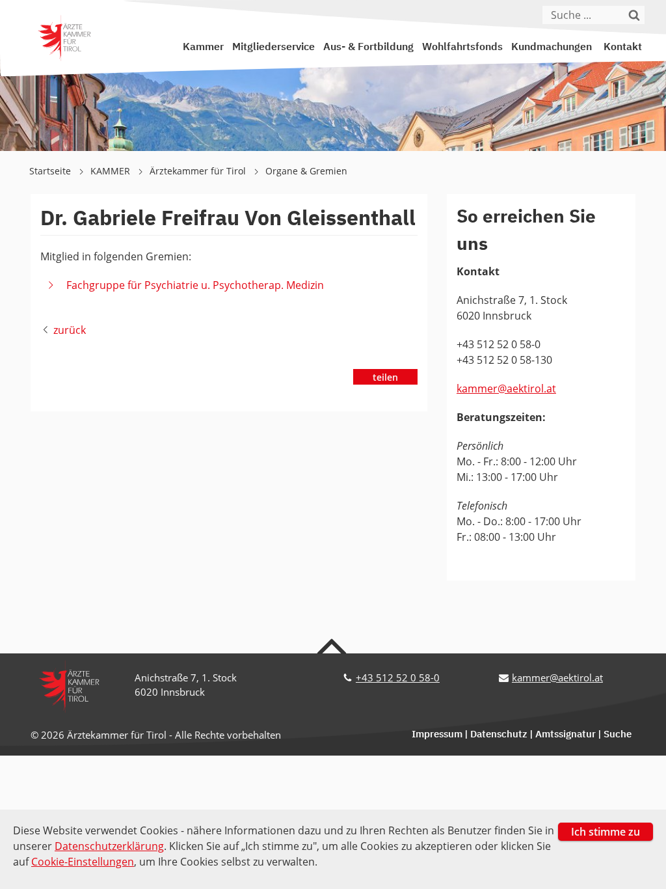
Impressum (437, 734)
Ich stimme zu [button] (605, 832)
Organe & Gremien (306, 171)
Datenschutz (498, 734)
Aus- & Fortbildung (368, 47)
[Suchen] (637, 15)
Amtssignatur (565, 734)
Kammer (203, 47)
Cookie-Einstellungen (82, 862)
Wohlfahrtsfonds (462, 47)
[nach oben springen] (333, 645)
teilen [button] (385, 377)
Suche (618, 734)
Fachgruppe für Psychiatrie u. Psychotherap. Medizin (195, 285)
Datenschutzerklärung (109, 846)
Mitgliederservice (273, 47)
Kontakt (623, 47)
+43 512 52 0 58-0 (398, 677)
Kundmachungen (551, 47)
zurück (69, 330)
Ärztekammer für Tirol (199, 171)
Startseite (51, 171)
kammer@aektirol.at (506, 388)
